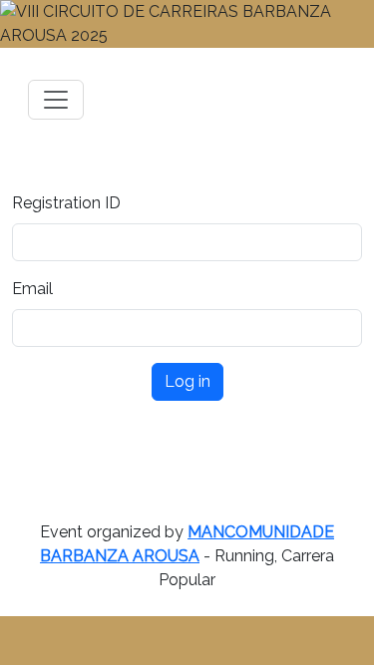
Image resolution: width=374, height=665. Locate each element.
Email (32, 288)
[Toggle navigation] (56, 100)
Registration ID (66, 202)
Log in (187, 381)
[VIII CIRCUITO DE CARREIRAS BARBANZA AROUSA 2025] (187, 24)
